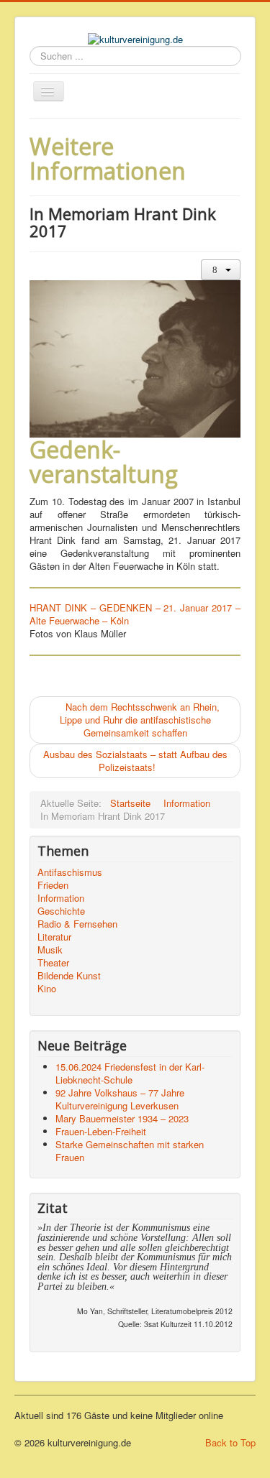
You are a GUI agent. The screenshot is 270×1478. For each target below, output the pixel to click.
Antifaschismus (69, 872)
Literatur (54, 936)
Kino (46, 988)
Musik (50, 949)
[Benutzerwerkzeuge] (220, 269)
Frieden (52, 885)
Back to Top (230, 1442)
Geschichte (61, 911)
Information (60, 898)
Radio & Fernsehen (77, 924)
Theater (53, 962)
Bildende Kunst (69, 975)
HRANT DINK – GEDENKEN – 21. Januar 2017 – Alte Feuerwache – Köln (135, 614)
